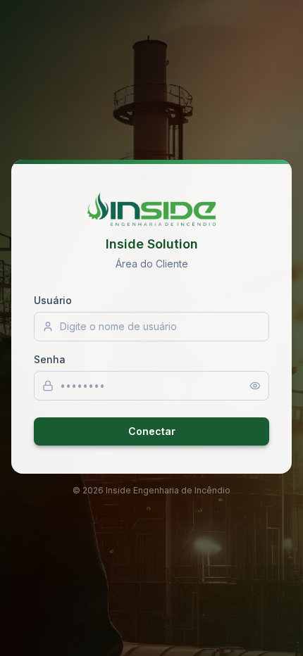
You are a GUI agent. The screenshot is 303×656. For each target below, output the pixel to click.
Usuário (53, 300)
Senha (50, 359)
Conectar (151, 431)
